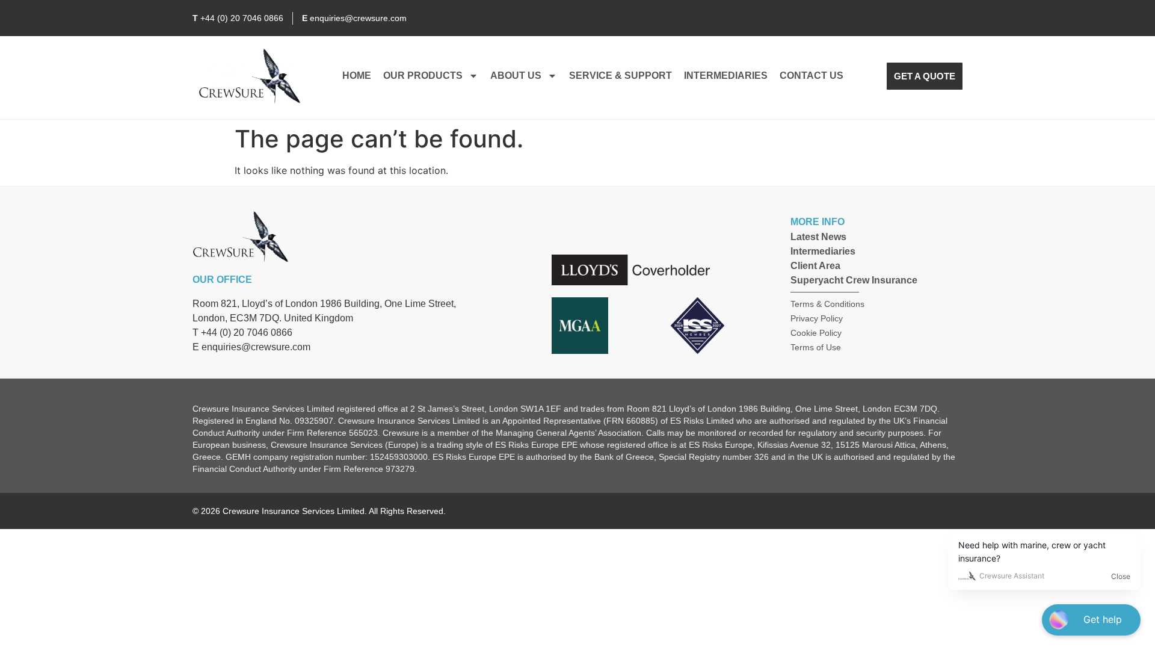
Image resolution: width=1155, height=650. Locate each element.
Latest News (818, 237)
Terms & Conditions (827, 304)
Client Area (815, 266)
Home (356, 75)
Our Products (423, 75)
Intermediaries (726, 75)
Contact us (811, 75)
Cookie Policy (816, 333)
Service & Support (620, 75)
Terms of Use (815, 347)
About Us (515, 75)
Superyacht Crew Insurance (853, 280)
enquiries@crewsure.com (256, 347)
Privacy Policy (816, 318)
